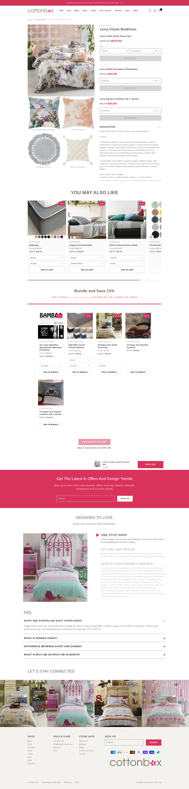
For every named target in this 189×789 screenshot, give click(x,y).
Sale (135, 10)
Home (30, 19)
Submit (154, 742)
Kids (69, 10)
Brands (82, 744)
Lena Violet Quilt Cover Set (59, 19)
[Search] (149, 10)
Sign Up (125, 498)
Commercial (105, 10)
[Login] (154, 10)
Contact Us (58, 741)
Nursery (31, 747)
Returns (57, 747)
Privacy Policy (86, 750)
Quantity (137, 51)
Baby (76, 10)
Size (101, 46)
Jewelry (118, 10)
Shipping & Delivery (63, 744)
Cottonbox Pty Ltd (152, 782)
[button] (130, 127)
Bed (61, 10)
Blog (81, 747)
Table (93, 10)
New (127, 10)
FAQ (55, 750)
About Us (83, 741)
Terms (82, 754)
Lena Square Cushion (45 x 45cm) (119, 99)
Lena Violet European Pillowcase (119, 69)
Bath (85, 10)
